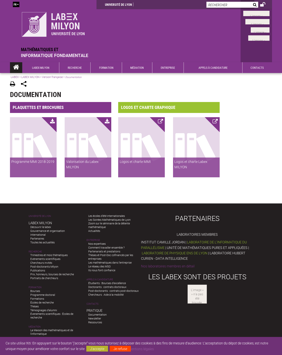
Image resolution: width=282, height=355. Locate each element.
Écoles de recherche (42, 302)
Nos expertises (97, 244)
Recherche (35, 251)
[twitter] (259, 37)
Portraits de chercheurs (44, 278)
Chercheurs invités (41, 263)
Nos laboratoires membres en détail (168, 266)
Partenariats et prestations (104, 251)
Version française (52, 77)
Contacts (92, 303)
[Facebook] (256, 13)
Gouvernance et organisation (47, 231)
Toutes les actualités (42, 242)
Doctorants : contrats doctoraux (107, 287)
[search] (232, 5)
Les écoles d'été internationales (106, 216)
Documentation (97, 314)
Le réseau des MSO (99, 266)
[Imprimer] (14, 84)
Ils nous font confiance (101, 270)
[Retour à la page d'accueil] (53, 23)
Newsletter (94, 318)
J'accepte (97, 348)
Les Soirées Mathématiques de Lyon (109, 219)
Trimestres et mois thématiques (49, 255)
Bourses (35, 291)
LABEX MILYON (30, 77)
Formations (37, 298)
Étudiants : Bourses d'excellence (107, 283)
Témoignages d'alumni (43, 310)
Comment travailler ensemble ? (106, 247)
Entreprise (93, 240)
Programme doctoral (42, 295)
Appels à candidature (100, 279)
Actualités (94, 231)
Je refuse (120, 348)
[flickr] (260, 29)
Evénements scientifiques (45, 259)
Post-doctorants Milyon (44, 266)
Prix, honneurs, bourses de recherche (52, 274)
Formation (35, 287)
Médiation (35, 326)
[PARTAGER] (25, 84)
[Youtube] (257, 21)
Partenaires (37, 238)
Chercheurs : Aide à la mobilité (106, 294)
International (38, 234)
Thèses (34, 306)
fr (15, 4)
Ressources (95, 322)
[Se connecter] (265, 5)
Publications (37, 270)
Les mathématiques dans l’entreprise (110, 262)
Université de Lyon (118, 4)
